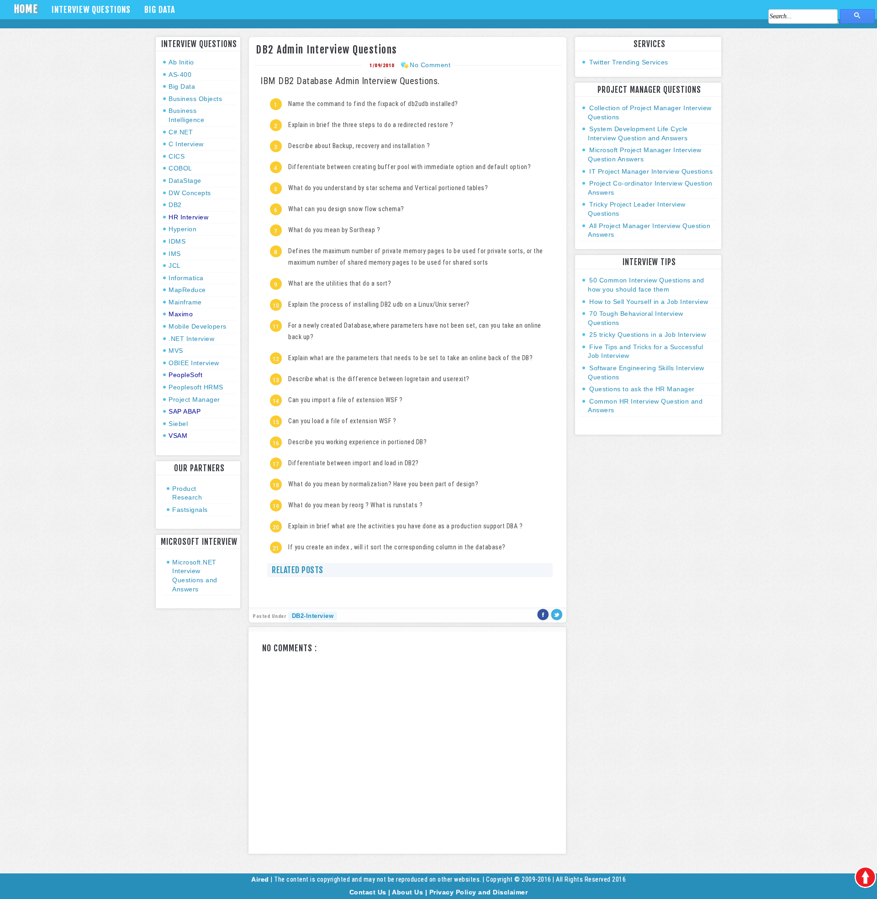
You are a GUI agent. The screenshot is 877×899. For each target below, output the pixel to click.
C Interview (186, 144)
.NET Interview (191, 338)
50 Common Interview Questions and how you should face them (646, 285)
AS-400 (180, 74)
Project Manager (194, 399)
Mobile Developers (198, 326)
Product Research (187, 493)
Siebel (178, 423)
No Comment (430, 65)
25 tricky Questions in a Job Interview (647, 334)
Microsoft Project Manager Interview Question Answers (645, 154)
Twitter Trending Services (628, 62)
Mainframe (185, 302)
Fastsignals (190, 509)
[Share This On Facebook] (544, 618)
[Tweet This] (557, 618)
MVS (176, 350)
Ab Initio (181, 62)
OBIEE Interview (194, 363)
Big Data (159, 10)
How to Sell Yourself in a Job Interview (648, 301)
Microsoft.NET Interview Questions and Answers (194, 576)
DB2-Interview (313, 615)
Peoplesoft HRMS (196, 387)
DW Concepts (190, 193)
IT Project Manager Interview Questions (651, 171)
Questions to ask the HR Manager (642, 389)
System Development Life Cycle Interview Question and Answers (638, 133)
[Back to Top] (865, 878)
